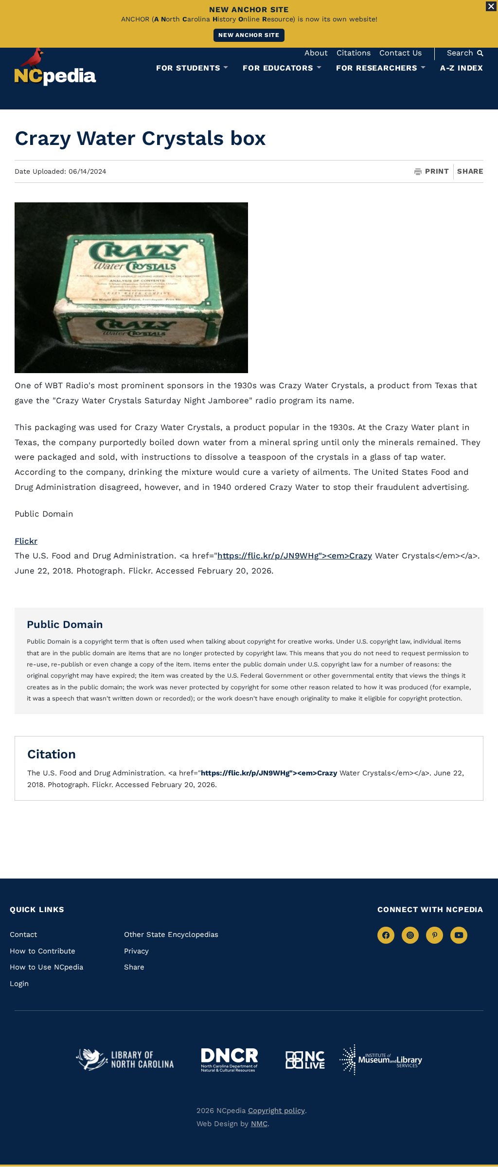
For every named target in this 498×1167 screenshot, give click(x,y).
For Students (188, 68)
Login (19, 983)
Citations (354, 52)
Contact (23, 934)
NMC (259, 1123)
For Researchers (376, 68)
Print (437, 171)
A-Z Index (461, 67)
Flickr (26, 541)
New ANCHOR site (249, 35)
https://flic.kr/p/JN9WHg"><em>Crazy (294, 555)
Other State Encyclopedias (171, 934)
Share (470, 171)
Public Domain (65, 624)
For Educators (278, 68)
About (316, 52)
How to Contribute (42, 951)
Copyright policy (276, 1110)
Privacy (136, 951)
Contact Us (400, 52)
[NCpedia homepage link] (55, 65)
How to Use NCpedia (46, 967)
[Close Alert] (491, 6)
